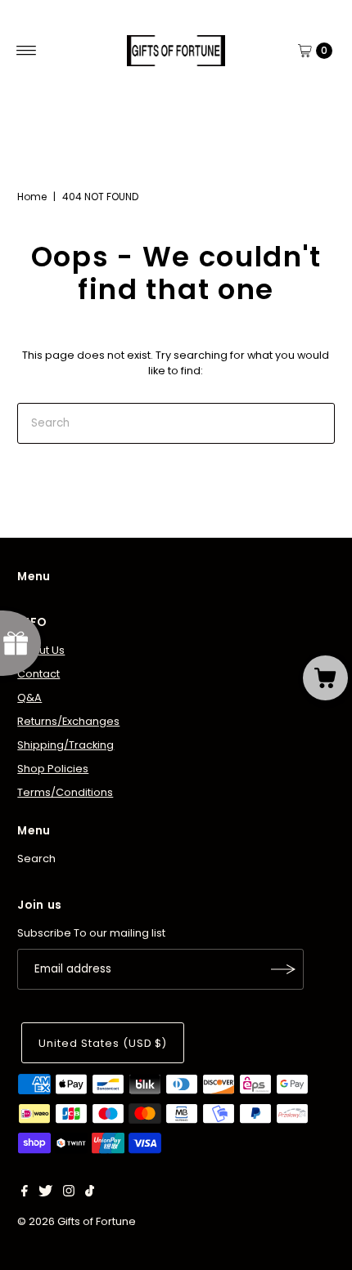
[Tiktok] (89, 1193)
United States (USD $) (102, 1043)
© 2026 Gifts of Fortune (76, 1221)
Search (36, 858)
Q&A (29, 697)
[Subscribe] (283, 969)
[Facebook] (24, 1193)
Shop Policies (52, 769)
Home (32, 196)
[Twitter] (45, 1193)
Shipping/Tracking (65, 745)
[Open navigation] (26, 50)
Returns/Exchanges (68, 721)
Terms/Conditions (65, 792)
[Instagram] (68, 1193)
